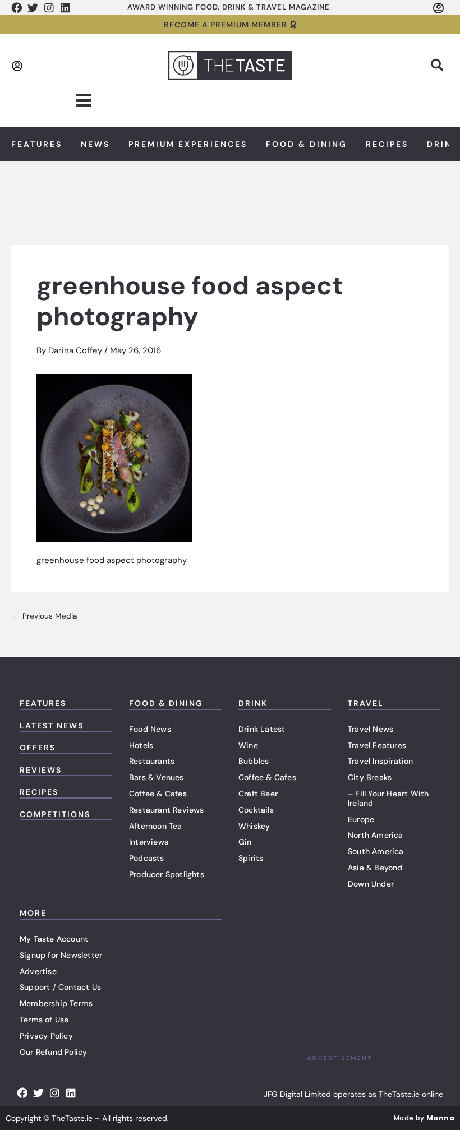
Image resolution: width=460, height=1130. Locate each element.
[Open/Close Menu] (83, 100)
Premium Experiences (187, 144)
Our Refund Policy (53, 1052)
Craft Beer (258, 793)
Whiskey (254, 826)
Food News (150, 729)
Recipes (387, 144)
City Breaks (370, 777)
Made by (424, 1118)
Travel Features (377, 745)
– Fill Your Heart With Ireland (388, 798)
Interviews (148, 842)
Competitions (55, 814)
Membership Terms (56, 1003)
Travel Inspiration (380, 761)
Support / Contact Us (60, 987)
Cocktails (256, 810)
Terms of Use (44, 1019)
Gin (245, 842)
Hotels (141, 745)
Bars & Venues (156, 777)
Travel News (370, 729)
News (95, 144)
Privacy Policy (46, 1036)
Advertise (38, 971)
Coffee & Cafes (158, 793)
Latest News (52, 726)
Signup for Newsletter (61, 955)
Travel (366, 703)
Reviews (41, 770)
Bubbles (253, 761)
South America (376, 851)
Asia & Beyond (375, 868)
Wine (248, 745)
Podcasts (146, 858)
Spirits (250, 858)
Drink (253, 703)
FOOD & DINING (166, 703)
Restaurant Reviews (166, 810)
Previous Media (44, 616)
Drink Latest (261, 729)
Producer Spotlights (166, 874)
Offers (38, 747)
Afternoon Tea (155, 826)
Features (36, 144)
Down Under (371, 884)
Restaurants (151, 761)
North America (375, 835)
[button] (437, 65)
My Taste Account (54, 939)
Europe (361, 819)
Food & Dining (306, 144)
